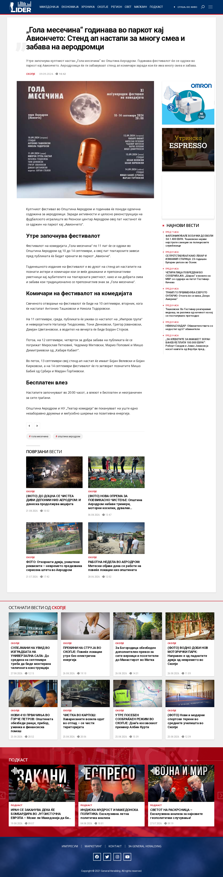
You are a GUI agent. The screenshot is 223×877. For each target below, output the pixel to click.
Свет (128, 7)
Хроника (88, 7)
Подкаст (156, 7)
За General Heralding (144, 846)
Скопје (102, 7)
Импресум (70, 846)
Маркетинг (93, 846)
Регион (116, 7)
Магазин (140, 7)
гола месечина (39, 436)
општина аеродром (69, 436)
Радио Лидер (20, 7)
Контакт (115, 846)
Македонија (49, 7)
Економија (70, 7)
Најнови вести (183, 225)
